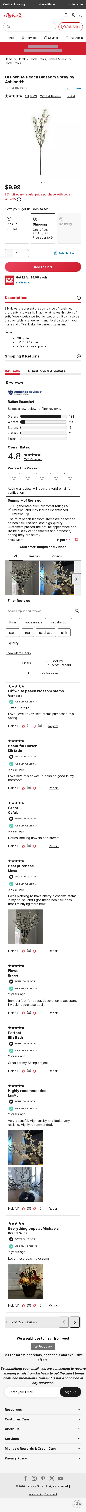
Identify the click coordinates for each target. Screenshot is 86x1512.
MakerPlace (47, 4)
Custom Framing (14, 4)
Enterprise (76, 4)
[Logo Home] (13, 15)
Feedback (45, 1346)
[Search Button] (9, 27)
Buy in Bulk (23, 282)
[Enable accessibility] (77, 1503)
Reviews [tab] (12, 371)
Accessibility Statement (43, 1494)
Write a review (50, 96)
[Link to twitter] (52, 1478)
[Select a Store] (66, 15)
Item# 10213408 (16, 88)
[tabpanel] (43, 852)
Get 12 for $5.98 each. (32, 277)
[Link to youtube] (60, 1478)
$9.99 (13, 187)
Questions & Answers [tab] (47, 371)
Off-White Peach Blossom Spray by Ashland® (39, 79)
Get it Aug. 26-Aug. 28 (40, 231)
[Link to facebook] (25, 1478)
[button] (25, 253)
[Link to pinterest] (43, 1478)
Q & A (71, 96)
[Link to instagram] (34, 1478)
